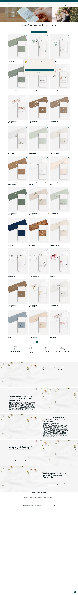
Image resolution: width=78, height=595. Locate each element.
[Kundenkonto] (65, 6)
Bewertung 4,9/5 (64, 3)
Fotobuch (12, 5)
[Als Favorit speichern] (26, 35)
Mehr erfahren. (38, 65)
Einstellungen (39, 67)
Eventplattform (36, 5)
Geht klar (39, 69)
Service (69, 3)
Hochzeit (9, 5)
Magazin (58, 3)
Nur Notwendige (39, 72)
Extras (40, 5)
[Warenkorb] (69, 6)
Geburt (16, 5)
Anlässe (31, 5)
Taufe (19, 5)
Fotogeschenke (27, 5)
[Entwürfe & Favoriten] (67, 6)
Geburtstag (22, 5)
